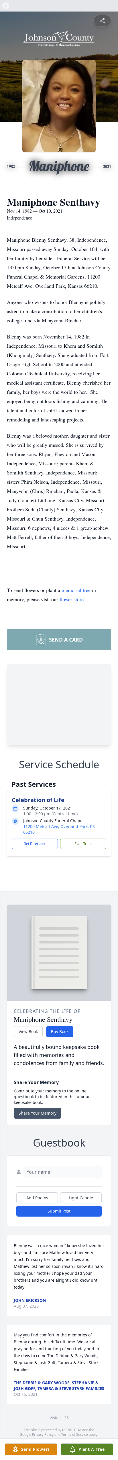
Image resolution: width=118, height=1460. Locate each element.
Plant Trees (83, 843)
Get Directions (34, 843)
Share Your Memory (37, 1113)
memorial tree (76, 590)
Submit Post (59, 1211)
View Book (28, 1031)
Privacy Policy (43, 1434)
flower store (72, 599)
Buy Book (59, 1031)
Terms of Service (74, 1434)
